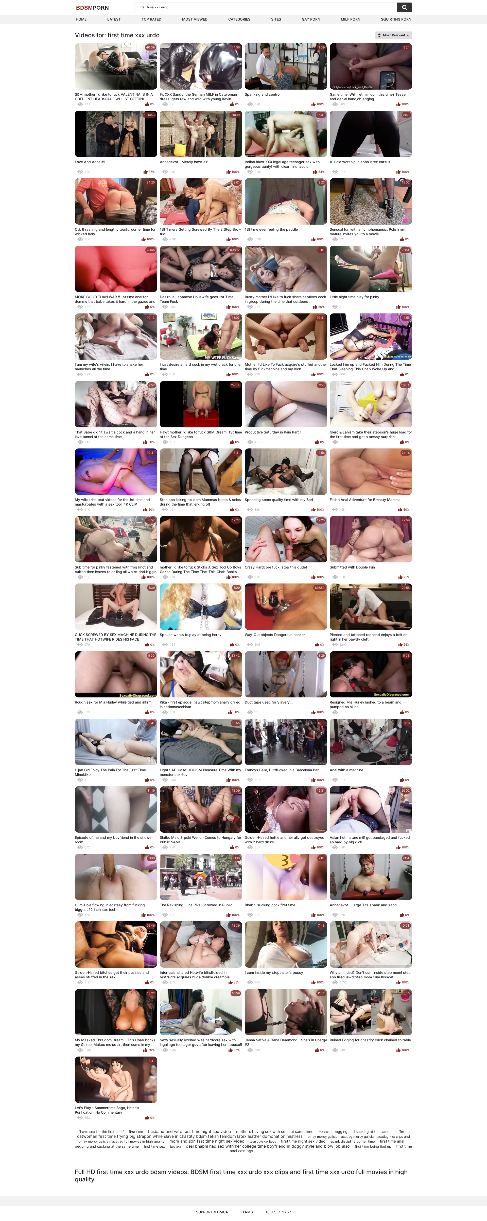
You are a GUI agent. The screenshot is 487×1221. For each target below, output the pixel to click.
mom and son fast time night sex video (207, 1141)
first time (136, 1132)
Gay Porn (311, 19)
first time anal (392, 1141)
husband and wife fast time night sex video (189, 1131)
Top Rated (151, 19)
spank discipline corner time (353, 1141)
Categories (239, 19)
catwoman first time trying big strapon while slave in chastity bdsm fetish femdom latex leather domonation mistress (190, 1136)
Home (81, 19)
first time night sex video (303, 1141)
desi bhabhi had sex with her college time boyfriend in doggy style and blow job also (268, 1146)
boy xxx (175, 1146)
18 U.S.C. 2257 (278, 1212)
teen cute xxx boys (263, 1141)
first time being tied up (373, 1146)
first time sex (154, 1146)
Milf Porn (350, 19)
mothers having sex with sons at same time (275, 1131)
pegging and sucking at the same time (107, 1146)
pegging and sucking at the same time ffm (369, 1131)
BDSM (92, 8)
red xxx (323, 1132)
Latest (114, 19)
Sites (276, 19)
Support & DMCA (212, 1212)
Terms (247, 1212)
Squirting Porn (396, 19)
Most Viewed (194, 19)
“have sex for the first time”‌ (101, 1131)
